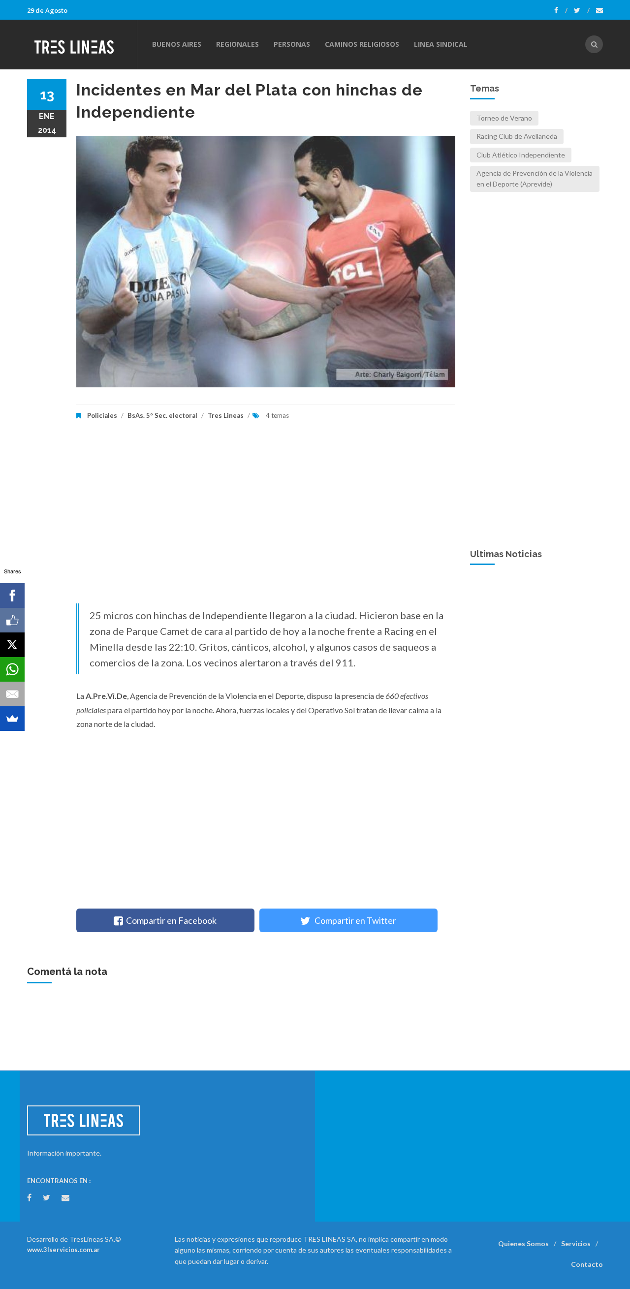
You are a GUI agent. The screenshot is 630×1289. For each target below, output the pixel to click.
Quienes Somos (523, 1243)
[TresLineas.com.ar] (81, 44)
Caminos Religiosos (362, 44)
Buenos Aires (176, 44)
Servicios (576, 1243)
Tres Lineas (226, 415)
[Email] (12, 694)
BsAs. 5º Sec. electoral (162, 415)
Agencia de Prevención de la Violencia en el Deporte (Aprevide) (534, 178)
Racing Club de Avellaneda (516, 136)
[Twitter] (582, 10)
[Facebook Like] (12, 620)
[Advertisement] (265, 520)
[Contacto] (599, 10)
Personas (292, 44)
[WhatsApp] (12, 669)
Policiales (102, 415)
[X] (12, 644)
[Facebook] (560, 10)
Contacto (587, 1264)
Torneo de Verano (504, 118)
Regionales (237, 44)
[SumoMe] (12, 718)
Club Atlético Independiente (520, 155)
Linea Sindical (441, 44)
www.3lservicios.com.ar (63, 1250)
